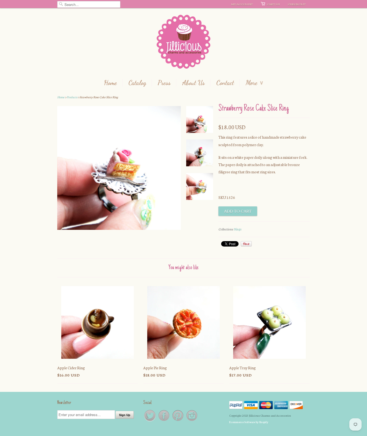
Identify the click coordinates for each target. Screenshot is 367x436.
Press (164, 83)
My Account (242, 4)
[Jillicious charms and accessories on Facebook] (164, 421)
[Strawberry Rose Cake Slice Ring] (199, 120)
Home (110, 83)
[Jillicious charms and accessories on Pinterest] (178, 421)
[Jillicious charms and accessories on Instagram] (192, 421)
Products (72, 97)
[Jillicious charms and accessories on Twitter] (150, 421)
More (254, 83)
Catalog (137, 83)
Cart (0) (273, 4)
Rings (238, 229)
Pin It (246, 244)
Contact (225, 83)
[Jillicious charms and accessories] (183, 43)
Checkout (297, 4)
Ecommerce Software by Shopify (248, 422)
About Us (193, 83)
